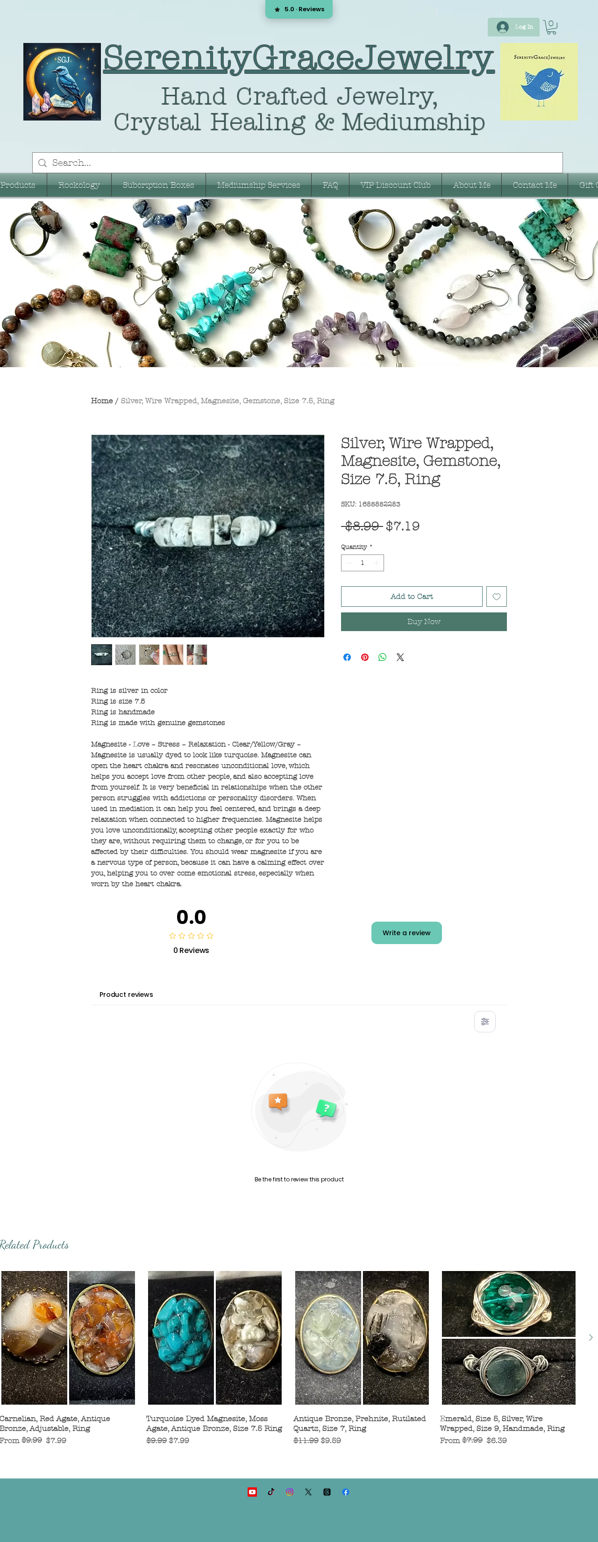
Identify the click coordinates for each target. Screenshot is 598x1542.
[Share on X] (400, 681)
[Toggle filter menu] (485, 1021)
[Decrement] (348, 587)
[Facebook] (345, 1492)
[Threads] (327, 1492)
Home (102, 400)
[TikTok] (271, 1492)
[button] (551, 27)
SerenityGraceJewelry (299, 57)
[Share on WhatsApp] (382, 681)
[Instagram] (289, 1492)
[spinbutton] (363, 587)
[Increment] (377, 587)
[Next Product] (591, 1337)
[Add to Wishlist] (496, 621)
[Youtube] (252, 1492)
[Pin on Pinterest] (364, 681)
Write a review (407, 933)
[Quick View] (215, 1338)
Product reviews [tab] (126, 994)
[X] (308, 1492)
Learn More (377, 553)
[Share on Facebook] (347, 681)
